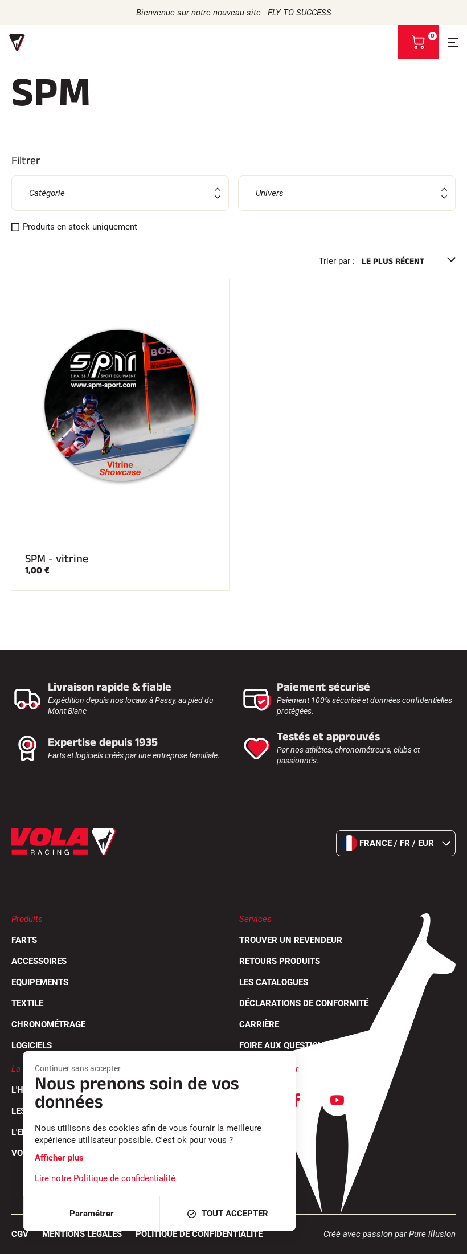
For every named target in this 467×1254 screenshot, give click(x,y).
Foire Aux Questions (284, 1045)
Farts (24, 940)
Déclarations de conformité (303, 1003)
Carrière (259, 1024)
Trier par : (337, 261)
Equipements (39, 982)
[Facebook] (296, 1100)
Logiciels (31, 1045)
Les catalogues (273, 982)
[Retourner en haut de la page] (444, 1240)
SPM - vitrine (56, 559)
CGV (19, 1234)
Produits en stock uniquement (80, 227)
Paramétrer (91, 1213)
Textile (27, 1003)
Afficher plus (59, 1158)
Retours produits (279, 961)
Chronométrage (48, 1024)
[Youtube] (337, 1100)
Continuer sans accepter (78, 1068)
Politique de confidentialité (199, 1234)
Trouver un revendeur (290, 940)
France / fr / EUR (396, 843)
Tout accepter (235, 1213)
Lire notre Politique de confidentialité (105, 1178)
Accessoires (39, 961)
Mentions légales (82, 1234)
